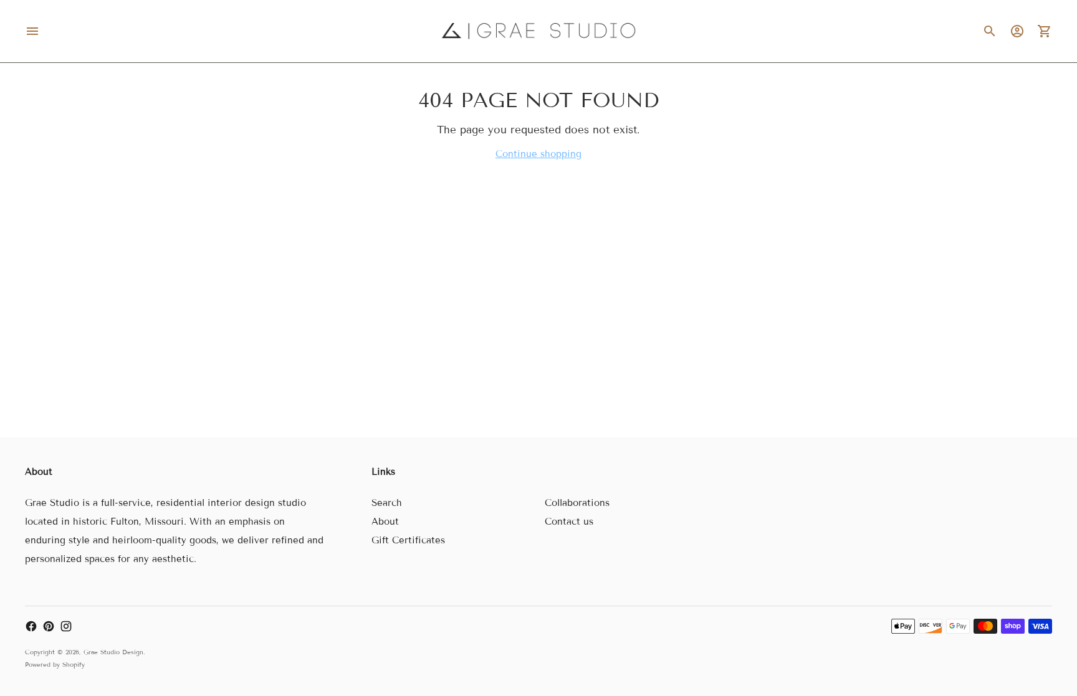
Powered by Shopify (55, 664)
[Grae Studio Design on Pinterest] (48, 626)
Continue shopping (538, 154)
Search (386, 502)
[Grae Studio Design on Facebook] (31, 626)
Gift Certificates (408, 540)
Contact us (569, 521)
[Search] (989, 31)
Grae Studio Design (113, 652)
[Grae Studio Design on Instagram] (66, 626)
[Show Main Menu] (32, 31)
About (385, 521)
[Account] (1017, 31)
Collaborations (577, 502)
